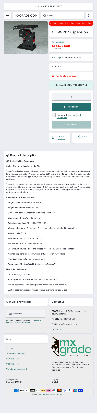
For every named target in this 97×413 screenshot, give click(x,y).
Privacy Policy (12, 359)
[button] (89, 15)
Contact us (57, 329)
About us (10, 348)
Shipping (56, 57)
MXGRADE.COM (44, 394)
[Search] (43, 15)
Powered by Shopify (57, 394)
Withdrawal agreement (16, 369)
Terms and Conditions (16, 353)
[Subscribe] (41, 313)
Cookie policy (12, 364)
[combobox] (62, 15)
